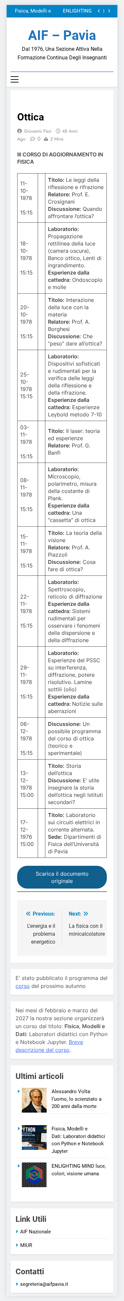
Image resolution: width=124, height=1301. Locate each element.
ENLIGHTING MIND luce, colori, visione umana (72, 11)
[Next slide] (108, 11)
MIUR (26, 1245)
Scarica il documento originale (62, 877)
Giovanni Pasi (38, 131)
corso (23, 986)
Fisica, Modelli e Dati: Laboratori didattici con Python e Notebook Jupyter (31, 11)
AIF (52, 101)
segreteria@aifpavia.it (44, 1284)
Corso (69, 101)
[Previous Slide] (99, 11)
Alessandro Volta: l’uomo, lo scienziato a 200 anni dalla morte (77, 1099)
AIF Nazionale (35, 1232)
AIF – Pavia (62, 35)
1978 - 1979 (31, 101)
